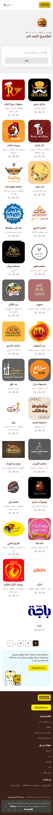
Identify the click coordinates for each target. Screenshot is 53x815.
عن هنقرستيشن (45, 722)
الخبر (33, 32)
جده (49, 756)
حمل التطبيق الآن (38, 668)
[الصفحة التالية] (10, 643)
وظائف (48, 727)
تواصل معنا (15, 785)
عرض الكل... (46, 772)
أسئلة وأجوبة (46, 785)
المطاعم (41, 32)
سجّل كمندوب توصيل (42, 733)
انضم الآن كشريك (44, 738)
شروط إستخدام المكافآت (30, 785)
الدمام (48, 751)
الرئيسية (49, 32)
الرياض (48, 762)
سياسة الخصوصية (16, 797)
